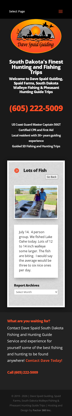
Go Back (51, 177)
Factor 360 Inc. (42, 410)
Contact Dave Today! (44, 360)
